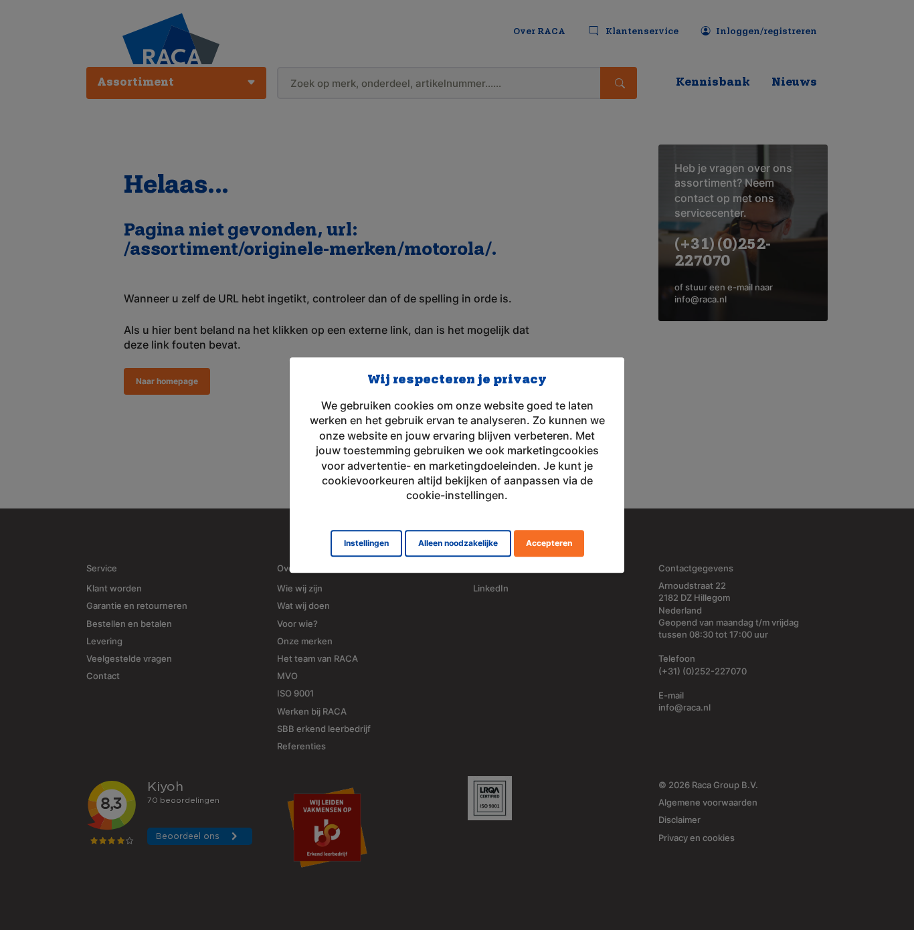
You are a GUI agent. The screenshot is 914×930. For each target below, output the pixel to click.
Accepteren (549, 543)
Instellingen (366, 543)
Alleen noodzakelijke (458, 543)
